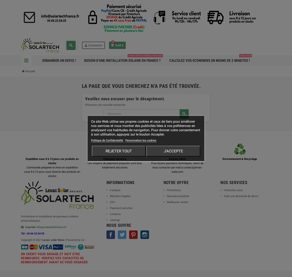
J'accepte (173, 151)
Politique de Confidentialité (107, 140)
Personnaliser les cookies (140, 140)
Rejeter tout (119, 151)
